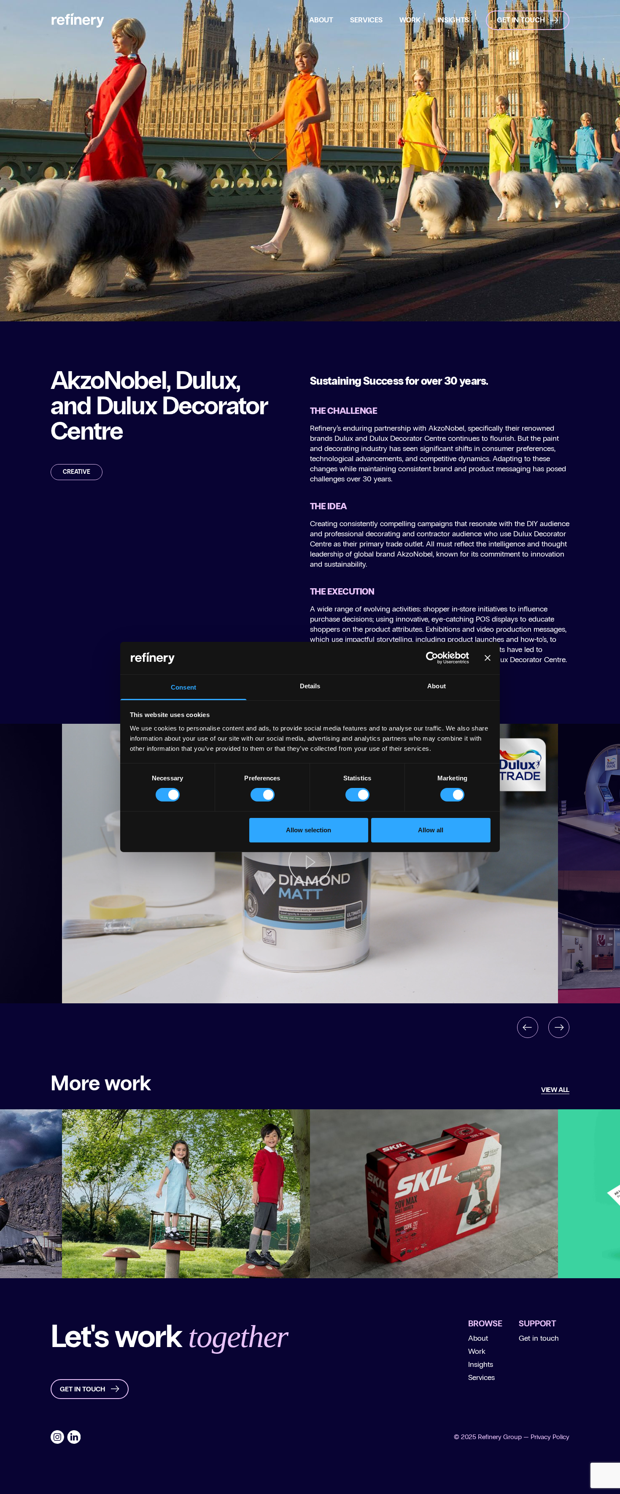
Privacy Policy (550, 1437)
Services (481, 1377)
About (478, 1338)
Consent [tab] (183, 687)
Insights (480, 1364)
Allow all (430, 830)
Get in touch (539, 1338)
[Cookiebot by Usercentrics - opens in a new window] (432, 658)
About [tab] (436, 686)
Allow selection (308, 830)
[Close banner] (488, 658)
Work (476, 1351)
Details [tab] (310, 686)
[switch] (263, 794)
